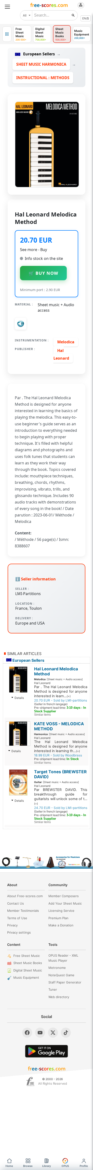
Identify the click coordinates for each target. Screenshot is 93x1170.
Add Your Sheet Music (65, 903)
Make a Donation (60, 925)
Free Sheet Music (26, 956)
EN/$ (85, 18)
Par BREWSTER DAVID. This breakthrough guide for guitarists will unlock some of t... (60, 796)
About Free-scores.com (25, 896)
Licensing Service (61, 911)
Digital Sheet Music (27, 970)
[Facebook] (27, 1033)
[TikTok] (66, 1033)
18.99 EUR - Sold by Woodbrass (58, 755)
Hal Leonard (61, 354)
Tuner (52, 989)
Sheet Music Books (27, 963)
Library (46, 1166)
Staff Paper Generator (64, 982)
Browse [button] (28, 1166)
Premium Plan (58, 918)
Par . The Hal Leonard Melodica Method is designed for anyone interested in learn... (60, 691)
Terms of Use (17, 918)
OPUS (65, 1166)
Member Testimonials (23, 911)
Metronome (57, 968)
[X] (53, 1033)
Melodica (65, 342)
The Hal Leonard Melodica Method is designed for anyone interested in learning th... (60, 746)
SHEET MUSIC (41, 64)
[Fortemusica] (30, 1081)
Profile (84, 1166)
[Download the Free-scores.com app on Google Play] (46, 1051)
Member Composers (63, 896)
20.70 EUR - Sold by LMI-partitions (60, 700)
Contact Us (15, 903)
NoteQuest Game (61, 975)
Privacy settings (19, 932)
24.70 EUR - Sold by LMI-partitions (60, 808)
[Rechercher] (73, 15)
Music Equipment (26, 977)
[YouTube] (40, 1033)
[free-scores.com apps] (6, 34)
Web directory (58, 997)
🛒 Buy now (43, 273)
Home (9, 1166)
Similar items (42, 714)
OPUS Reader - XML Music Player (63, 958)
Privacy (12, 925)
